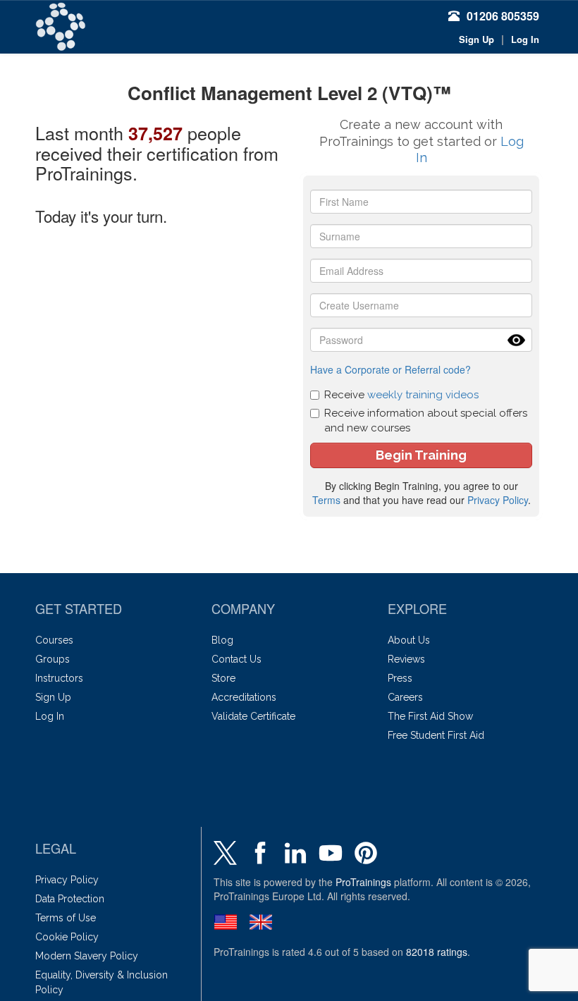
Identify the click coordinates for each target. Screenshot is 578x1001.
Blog (222, 640)
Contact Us (236, 659)
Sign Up (476, 39)
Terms (326, 500)
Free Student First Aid (436, 735)
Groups (52, 659)
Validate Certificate (253, 716)
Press (400, 678)
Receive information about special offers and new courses (425, 420)
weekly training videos (423, 394)
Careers (405, 697)
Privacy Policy (497, 500)
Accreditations (243, 697)
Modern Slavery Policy (86, 956)
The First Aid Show (430, 716)
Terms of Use (65, 917)
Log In (525, 39)
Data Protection (69, 898)
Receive (401, 394)
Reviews (406, 659)
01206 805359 (503, 16)
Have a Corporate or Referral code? (390, 369)
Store (223, 678)
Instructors (59, 678)
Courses (54, 640)
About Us (409, 640)
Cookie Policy (67, 936)
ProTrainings (363, 882)
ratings (436, 952)
